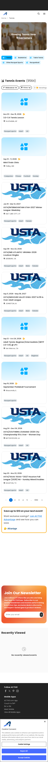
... (31, 500)
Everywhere (25, 37)
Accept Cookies (24, 758)
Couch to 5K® (9, 703)
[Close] (44, 721)
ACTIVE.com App (11, 700)
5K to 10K (7, 706)
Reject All (24, 751)
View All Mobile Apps (12, 712)
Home (3, 18)
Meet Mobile (9, 709)
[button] (26, 88)
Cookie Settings (24, 744)
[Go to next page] (42, 500)
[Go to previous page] (6, 500)
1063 (36, 500)
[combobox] (10, 88)
